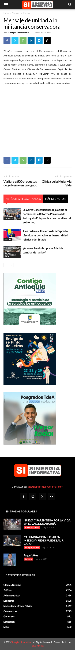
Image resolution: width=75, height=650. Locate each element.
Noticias (16, 13)
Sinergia (28, 559)
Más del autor (55, 198)
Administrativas (32, 527)
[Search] (70, 4)
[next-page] (11, 265)
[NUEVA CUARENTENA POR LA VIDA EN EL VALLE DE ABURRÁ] (12, 524)
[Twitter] (15, 40)
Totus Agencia (37, 645)
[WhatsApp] (23, 40)
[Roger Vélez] (9, 560)
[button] (6, 4)
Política (27, 13)
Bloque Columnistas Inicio (10, 255)
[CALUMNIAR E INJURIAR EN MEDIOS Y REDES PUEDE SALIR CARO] (12, 540)
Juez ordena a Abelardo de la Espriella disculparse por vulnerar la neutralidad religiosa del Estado (45, 235)
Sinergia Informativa (18, 32)
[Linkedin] (31, 40)
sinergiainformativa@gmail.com (45, 486)
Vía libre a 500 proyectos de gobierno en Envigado (20, 183)
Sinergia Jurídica (32, 547)
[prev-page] (5, 265)
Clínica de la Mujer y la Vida (57, 183)
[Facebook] (6, 40)
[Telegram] (39, 40)
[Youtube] (51, 496)
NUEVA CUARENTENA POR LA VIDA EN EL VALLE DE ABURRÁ (47, 522)
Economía (9, 218)
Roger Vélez (31, 555)
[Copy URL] (47, 40)
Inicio (6, 13)
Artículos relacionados (23, 198)
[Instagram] (32, 496)
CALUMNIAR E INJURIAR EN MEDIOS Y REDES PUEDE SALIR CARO (43, 540)
